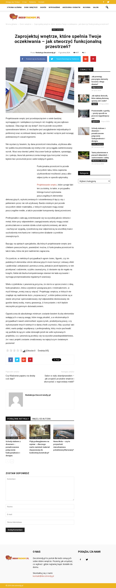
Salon (95, 7)
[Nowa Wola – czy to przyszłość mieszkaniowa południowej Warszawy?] (63, 432)
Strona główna (14, 7)
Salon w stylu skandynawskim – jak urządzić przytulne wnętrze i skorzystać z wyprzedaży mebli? (59, 378)
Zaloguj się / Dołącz (13, 2)
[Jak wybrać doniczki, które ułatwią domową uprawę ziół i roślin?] (83, 98)
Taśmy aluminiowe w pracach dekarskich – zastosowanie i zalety (100, 155)
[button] (107, 7)
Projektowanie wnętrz (47, 184)
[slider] (14, 350)
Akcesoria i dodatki (71, 7)
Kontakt (41, 2)
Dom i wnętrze (30, 7)
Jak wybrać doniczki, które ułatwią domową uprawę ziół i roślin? (100, 98)
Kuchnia (86, 7)
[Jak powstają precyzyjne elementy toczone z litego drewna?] (83, 79)
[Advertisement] (77, 17)
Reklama (32, 2)
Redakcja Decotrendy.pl (45, 52)
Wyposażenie (54, 7)
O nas (24, 2)
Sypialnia (95, 121)
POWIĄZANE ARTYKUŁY (18, 419)
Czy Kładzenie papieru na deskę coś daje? (20, 377)
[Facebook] (103, 2)
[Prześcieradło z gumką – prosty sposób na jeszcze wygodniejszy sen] (83, 113)
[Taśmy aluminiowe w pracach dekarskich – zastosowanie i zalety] (83, 155)
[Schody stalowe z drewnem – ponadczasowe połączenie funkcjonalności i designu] (16, 432)
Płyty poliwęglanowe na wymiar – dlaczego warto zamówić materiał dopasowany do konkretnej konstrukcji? (39, 447)
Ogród (43, 7)
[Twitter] (108, 2)
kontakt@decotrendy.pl (43, 576)
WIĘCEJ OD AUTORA (41, 419)
